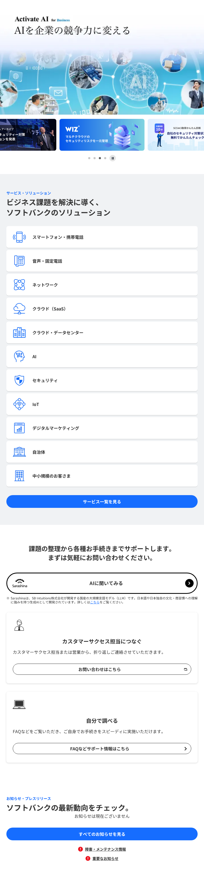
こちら (95, 602)
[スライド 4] (105, 158)
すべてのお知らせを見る (102, 834)
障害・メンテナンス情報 (105, 849)
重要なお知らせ (105, 858)
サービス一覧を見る (102, 501)
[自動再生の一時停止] (112, 158)
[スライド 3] (100, 158)
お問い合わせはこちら (99, 669)
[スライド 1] (89, 158)
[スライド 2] (95, 158)
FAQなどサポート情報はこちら (99, 748)
